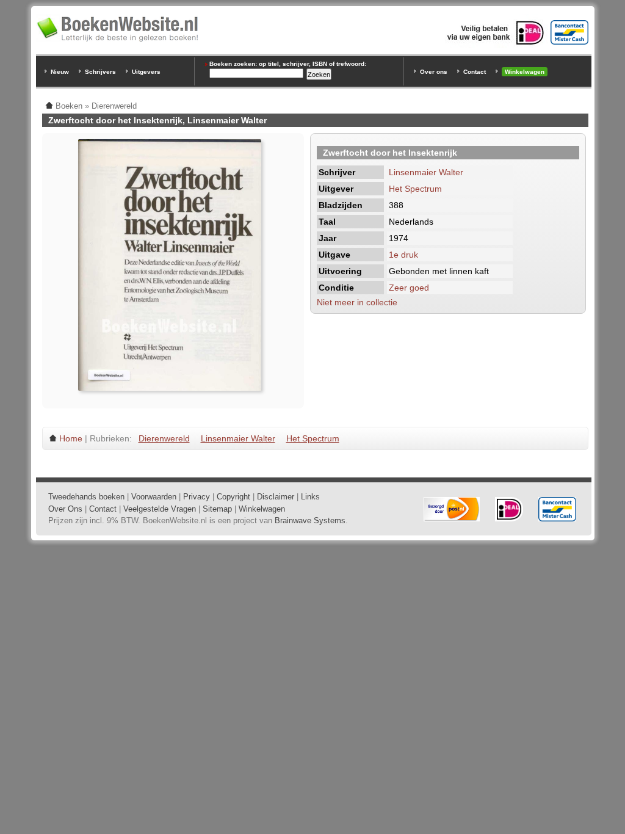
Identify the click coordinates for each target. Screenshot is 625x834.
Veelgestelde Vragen (159, 508)
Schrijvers (100, 71)
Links (310, 496)
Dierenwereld (164, 438)
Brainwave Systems (310, 520)
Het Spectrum (415, 189)
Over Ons (65, 508)
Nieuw (60, 71)
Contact (474, 71)
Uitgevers (146, 71)
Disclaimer (275, 496)
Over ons (433, 71)
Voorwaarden (153, 496)
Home (70, 438)
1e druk (403, 254)
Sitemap (217, 508)
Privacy (196, 496)
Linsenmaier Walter (426, 172)
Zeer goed (409, 287)
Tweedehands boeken (86, 496)
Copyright (233, 496)
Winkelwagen (524, 71)
